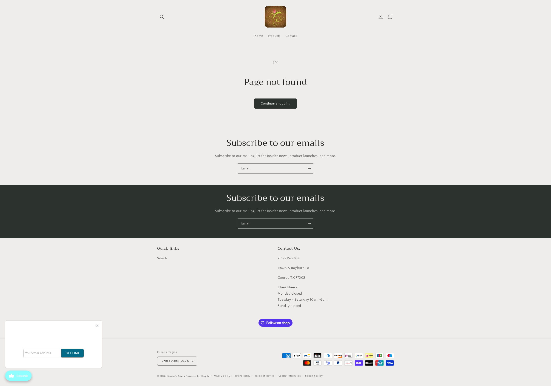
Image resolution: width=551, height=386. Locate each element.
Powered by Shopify (197, 376)
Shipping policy (314, 376)
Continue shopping (276, 103)
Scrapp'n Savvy (176, 376)
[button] (162, 17)
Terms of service (264, 376)
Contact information (290, 376)
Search (162, 258)
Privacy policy (222, 376)
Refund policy (242, 376)
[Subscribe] (309, 168)
